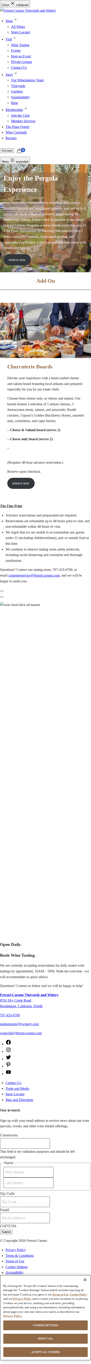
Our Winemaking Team (27, 80)
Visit (9, 39)
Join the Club (20, 115)
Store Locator (20, 32)
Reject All (45, 1338)
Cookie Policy (78, 1294)
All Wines (18, 27)
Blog (14, 103)
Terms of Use (15, 1261)
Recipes (11, 138)
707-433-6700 (10, 1015)
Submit (6, 1232)
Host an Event (21, 56)
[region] (45, 1317)
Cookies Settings (45, 1325)
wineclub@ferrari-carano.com (21, 1033)
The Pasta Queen (17, 127)
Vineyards (18, 86)
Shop (9, 21)
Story (9, 74)
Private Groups (21, 62)
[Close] (85, 1280)
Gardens (17, 91)
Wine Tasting (20, 45)
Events (16, 50)
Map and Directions (19, 1100)
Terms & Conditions (20, 1255)
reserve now (17, 260)
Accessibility (14, 1272)
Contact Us (19, 67)
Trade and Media (17, 1088)
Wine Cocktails (16, 132)
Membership (14, 110)
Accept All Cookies (45, 1352)
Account (7, 150)
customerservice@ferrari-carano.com (34, 575)
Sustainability (20, 97)
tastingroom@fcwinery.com (19, 1024)
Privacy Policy (16, 1250)
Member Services (23, 121)
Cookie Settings (17, 1267)
